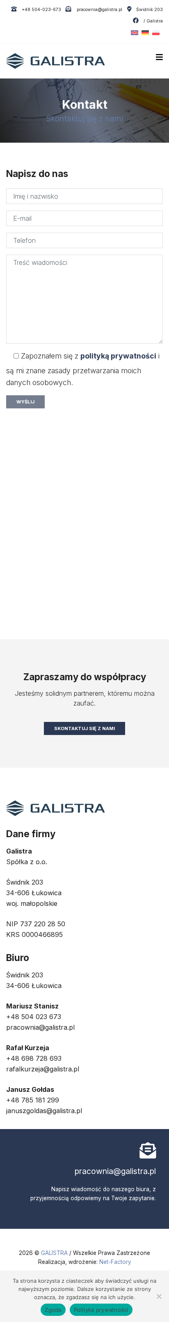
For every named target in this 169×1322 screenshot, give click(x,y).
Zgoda (53, 1309)
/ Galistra (152, 21)
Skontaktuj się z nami (84, 728)
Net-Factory (115, 1262)
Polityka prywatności (101, 1309)
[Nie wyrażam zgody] (159, 1296)
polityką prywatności (118, 356)
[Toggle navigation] (159, 57)
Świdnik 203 (149, 9)
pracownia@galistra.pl (98, 9)
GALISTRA (55, 1253)
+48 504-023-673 (41, 9)
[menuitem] (133, 32)
